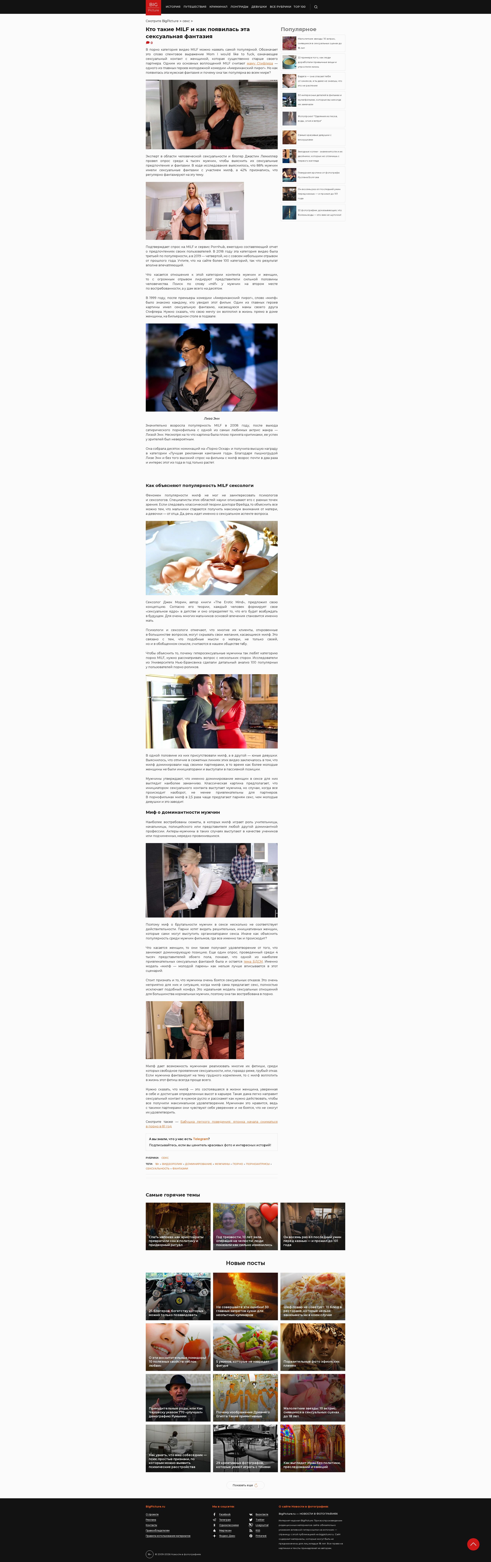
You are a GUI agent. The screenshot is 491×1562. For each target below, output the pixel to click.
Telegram (200, 1139)
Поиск (327, 7)
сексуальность (158, 1168)
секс (186, 21)
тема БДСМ (253, 961)
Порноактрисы (258, 1163)
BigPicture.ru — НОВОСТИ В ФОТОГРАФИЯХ (308, 1513)
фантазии (180, 1168)
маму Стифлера (260, 63)
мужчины (222, 1163)
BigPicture (170, 21)
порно (238, 1163)
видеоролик (172, 1163)
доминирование (198, 1163)
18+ (157, 1163)
